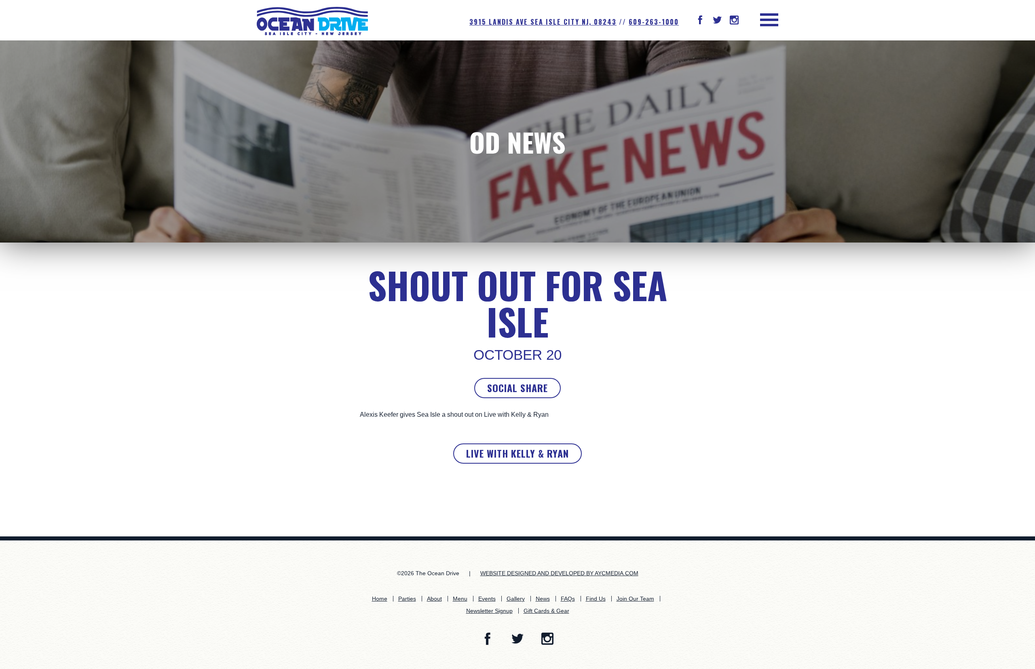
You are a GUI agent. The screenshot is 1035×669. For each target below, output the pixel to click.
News (543, 598)
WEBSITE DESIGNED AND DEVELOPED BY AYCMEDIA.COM (559, 573)
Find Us (596, 598)
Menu (460, 598)
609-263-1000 (654, 22)
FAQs (568, 598)
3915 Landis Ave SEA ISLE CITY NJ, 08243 (543, 22)
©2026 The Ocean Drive (428, 573)
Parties (407, 598)
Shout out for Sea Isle (517, 303)
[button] (700, 21)
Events (487, 598)
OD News (517, 142)
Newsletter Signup (489, 611)
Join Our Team (635, 598)
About (434, 598)
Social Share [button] (517, 387)
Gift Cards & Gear (546, 611)
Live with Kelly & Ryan (517, 453)
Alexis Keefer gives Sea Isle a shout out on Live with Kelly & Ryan (454, 414)
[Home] (312, 20)
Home (379, 598)
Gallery (516, 598)
